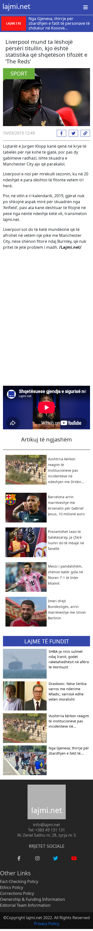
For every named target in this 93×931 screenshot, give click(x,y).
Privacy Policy (46, 923)
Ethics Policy (11, 887)
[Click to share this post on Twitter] (72, 133)
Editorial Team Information (25, 905)
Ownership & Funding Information (32, 899)
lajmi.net (16, 6)
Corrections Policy (17, 893)
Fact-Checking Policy (19, 881)
